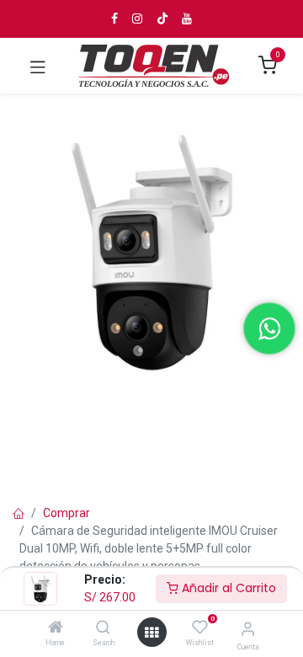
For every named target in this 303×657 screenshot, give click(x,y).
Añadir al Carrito (227, 588)
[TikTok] (162, 18)
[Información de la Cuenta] (248, 628)
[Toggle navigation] (38, 66)
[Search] (103, 628)
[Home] (55, 628)
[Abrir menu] (151, 632)
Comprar (66, 513)
